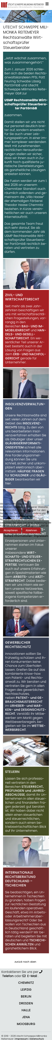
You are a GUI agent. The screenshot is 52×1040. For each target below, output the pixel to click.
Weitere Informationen (18, 536)
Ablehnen (31, 530)
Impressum (41, 536)
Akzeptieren (11, 530)
